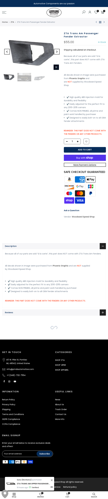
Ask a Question (71, 210)
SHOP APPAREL (62, 370)
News (57, 399)
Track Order (61, 409)
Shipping (68, 49)
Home (5, 22)
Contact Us (60, 414)
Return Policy (8, 399)
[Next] (57, 51)
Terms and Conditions (13, 414)
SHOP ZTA (60, 360)
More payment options (85, 164)
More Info (59, 419)
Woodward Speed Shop (83, 216)
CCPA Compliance (11, 424)
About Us (59, 404)
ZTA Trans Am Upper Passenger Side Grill (33, 483)
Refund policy (70, 487)
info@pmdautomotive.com (20, 369)
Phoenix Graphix (77, 78)
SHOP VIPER (60, 365)
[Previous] (7, 51)
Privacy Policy (8, 404)
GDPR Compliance (11, 419)
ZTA (12, 22)
